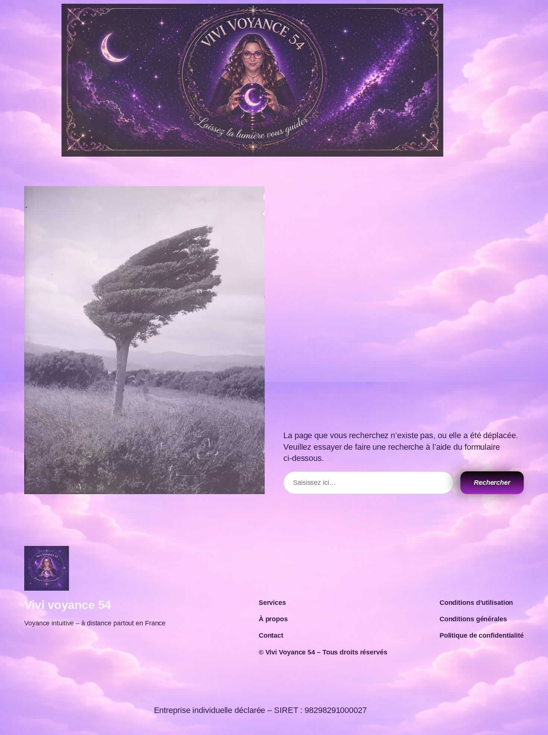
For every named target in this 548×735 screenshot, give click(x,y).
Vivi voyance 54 (67, 605)
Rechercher (492, 482)
